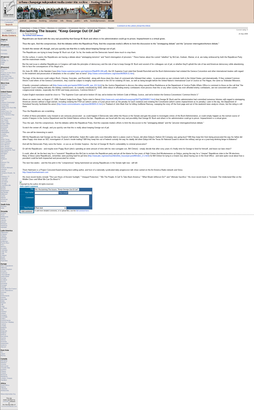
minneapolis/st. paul (8, 150)
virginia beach (6, 97)
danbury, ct (5, 176)
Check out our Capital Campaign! (9, 21)
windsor (4, 362)
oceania (4, 50)
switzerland (5, 276)
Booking (43, 21)
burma (3, 355)
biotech (3, 41)
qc (2, 352)
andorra (3, 345)
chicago (4, 183)
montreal (4, 375)
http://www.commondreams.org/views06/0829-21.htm (110, 73)
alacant (3, 347)
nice (2, 294)
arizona (3, 201)
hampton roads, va (8, 173)
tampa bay (5, 106)
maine (3, 157)
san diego (4, 120)
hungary (4, 315)
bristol (3, 329)
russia (3, 281)
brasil (3, 257)
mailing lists (5, 74)
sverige (3, 278)
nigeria (3, 387)
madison (4, 159)
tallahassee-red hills (8, 108)
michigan (4, 153)
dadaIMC (6, 401)
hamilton (4, 380)
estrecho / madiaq (7, 322)
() (32, 35)
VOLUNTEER (53, 21)
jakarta (3, 220)
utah (2, 101)
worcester (4, 93)
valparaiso (4, 232)
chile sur (4, 252)
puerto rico (5, 243)
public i (78, 21)
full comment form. (82, 211)
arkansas (4, 199)
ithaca (3, 164)
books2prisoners (98, 21)
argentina (4, 260)
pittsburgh (4, 130)
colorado (4, 180)
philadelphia (5, 132)
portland (4, 129)
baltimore (4, 194)
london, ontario (6, 378)
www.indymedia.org (8, 394)
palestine (4, 85)
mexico (3, 246)
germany (4, 54)
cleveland (4, 182)
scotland (4, 280)
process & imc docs (8, 73)
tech (2, 71)
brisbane (4, 224)
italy (2, 310)
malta (3, 301)
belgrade (4, 331)
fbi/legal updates (7, 78)
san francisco (6, 118)
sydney (3, 213)
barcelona (4, 336)
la (1, 160)
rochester (4, 125)
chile (2, 253)
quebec (3, 369)
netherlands (5, 296)
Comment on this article (126, 26)
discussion (5, 80)
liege (3, 306)
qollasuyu (4, 241)
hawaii (3, 171)
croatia (3, 326)
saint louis (5, 122)
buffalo (3, 187)
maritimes (4, 376)
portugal (4, 285)
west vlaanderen (7, 266)
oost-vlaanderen (7, 290)
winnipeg (4, 361)
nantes (3, 297)
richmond (4, 127)
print (2, 64)
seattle (3, 109)
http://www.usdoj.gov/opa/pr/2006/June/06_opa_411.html (77, 85)
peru (2, 245)
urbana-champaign (8, 102)
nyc (2, 138)
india (2, 208)
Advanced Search (9, 33)
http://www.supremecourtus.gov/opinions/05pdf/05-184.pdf (82, 71)
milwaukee (4, 152)
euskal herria (5, 320)
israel (3, 87)
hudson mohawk (7, 167)
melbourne (4, 217)
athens (3, 340)
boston (3, 189)
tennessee (5, 104)
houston (4, 169)
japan (3, 354)
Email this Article (143, 26)
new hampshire (6, 148)
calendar (33, 21)
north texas (5, 139)
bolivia (3, 259)
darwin (3, 222)
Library (69, 21)
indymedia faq (6, 76)
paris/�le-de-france (9, 289)
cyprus (3, 324)
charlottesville (6, 185)
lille (2, 304)
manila (3, 218)
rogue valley (5, 123)
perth (3, 215)
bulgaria (3, 327)
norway (3, 292)
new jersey (5, 146)
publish (23, 21)
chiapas (4, 255)
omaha (3, 134)
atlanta (3, 197)
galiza (3, 319)
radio (3, 62)
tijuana (3, 236)
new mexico (5, 145)
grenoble (4, 317)
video (3, 59)
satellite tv (5, 60)
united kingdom (6, 269)
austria (3, 338)
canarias (4, 389)
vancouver (4, 366)
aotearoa (4, 225)
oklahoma (4, 136)
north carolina (6, 141)
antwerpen (4, 343)
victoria (3, 364)
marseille (4, 299)
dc (2, 175)
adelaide (4, 227)
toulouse (4, 273)
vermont (4, 99)
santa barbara (6, 113)
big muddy (4, 192)
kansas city (5, 162)
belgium (3, 333)
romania (4, 283)
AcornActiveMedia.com (9, 406)
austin (3, 196)
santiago (4, 238)
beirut (3, 88)
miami (3, 155)
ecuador (4, 248)
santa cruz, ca (6, 111)
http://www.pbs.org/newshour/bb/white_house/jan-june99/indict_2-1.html (118, 156)
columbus (4, 178)
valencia (4, 267)
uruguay (4, 234)
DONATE (111, 21)
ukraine (3, 271)
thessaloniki (5, 274)
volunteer (4, 69)
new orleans (5, 143)
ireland (3, 313)
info (62, 21)
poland (3, 287)
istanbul (3, 311)
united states (5, 46)
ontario (3, 373)
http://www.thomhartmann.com (35, 172)
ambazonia (5, 390)
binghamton (5, 190)
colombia (4, 250)
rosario (3, 239)
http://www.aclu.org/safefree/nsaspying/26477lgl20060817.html (128, 99)
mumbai (3, 206)
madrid (3, 303)
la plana (4, 308)
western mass (6, 95)
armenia (4, 341)
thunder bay (5, 368)
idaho (3, 166)
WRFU (86, 21)
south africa (5, 385)
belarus (3, 334)
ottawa (3, 371)
